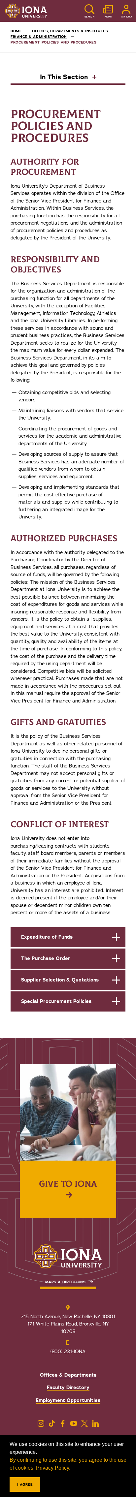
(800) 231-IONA (68, 1351)
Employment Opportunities (68, 1400)
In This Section (65, 77)
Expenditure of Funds (47, 937)
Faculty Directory (68, 1387)
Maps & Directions (65, 1282)
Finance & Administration (39, 36)
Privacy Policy (52, 1468)
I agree (25, 1484)
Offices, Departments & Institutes (70, 31)
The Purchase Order (45, 958)
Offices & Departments (68, 1375)
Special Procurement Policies (56, 1001)
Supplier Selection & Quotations (60, 980)
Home (16, 31)
